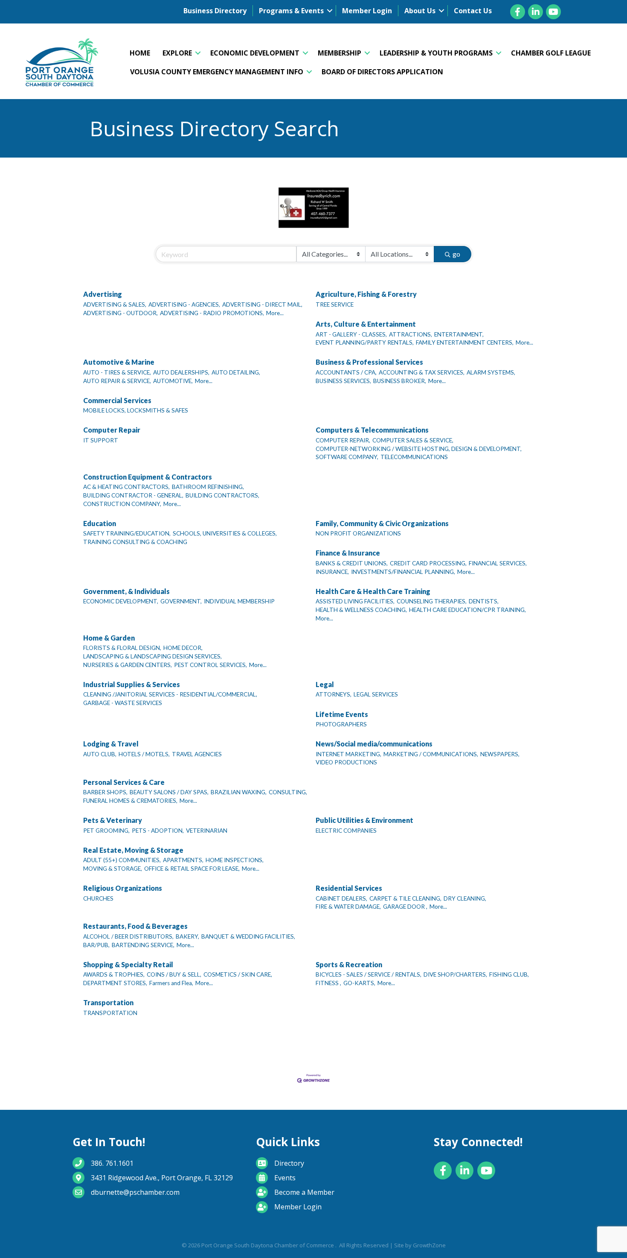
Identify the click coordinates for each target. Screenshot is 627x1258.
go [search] (456, 254)
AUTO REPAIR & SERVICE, (117, 380)
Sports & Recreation (349, 964)
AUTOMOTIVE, (173, 380)
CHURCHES (98, 898)
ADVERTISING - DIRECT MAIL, (262, 304)
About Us (419, 10)
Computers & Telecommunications (372, 430)
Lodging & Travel (111, 744)
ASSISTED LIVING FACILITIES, (355, 601)
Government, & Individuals (126, 591)
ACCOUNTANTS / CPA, (346, 372)
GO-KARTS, (359, 983)
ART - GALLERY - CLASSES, (351, 334)
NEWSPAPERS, (500, 754)
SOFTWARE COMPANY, (347, 456)
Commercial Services (117, 400)
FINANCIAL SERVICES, (498, 563)
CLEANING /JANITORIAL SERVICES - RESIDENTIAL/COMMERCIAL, (170, 694)
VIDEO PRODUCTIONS (346, 762)
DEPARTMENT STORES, (115, 983)
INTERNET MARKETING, (348, 754)
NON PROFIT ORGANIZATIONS (358, 533)
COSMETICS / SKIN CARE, (237, 974)
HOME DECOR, (183, 647)
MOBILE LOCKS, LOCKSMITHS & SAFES (135, 410)
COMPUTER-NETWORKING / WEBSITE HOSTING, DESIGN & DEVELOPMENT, (419, 448)
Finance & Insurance (348, 553)
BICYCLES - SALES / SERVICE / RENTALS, (368, 974)
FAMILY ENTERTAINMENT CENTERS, (465, 342)
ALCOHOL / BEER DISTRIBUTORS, (128, 936)
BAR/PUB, (96, 945)
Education (99, 523)
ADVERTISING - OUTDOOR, (120, 313)
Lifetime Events (342, 714)
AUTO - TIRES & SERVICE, (117, 372)
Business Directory (215, 10)
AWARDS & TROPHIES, (114, 974)
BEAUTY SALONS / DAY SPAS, (169, 792)
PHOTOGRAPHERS (341, 724)
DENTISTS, (484, 601)
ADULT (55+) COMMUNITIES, (122, 860)
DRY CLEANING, (465, 898)
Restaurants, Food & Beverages (135, 926)
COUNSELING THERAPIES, (432, 601)
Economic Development (254, 53)
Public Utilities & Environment (364, 820)
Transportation (108, 1002)
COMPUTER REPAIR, (343, 440)
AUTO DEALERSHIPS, (181, 372)
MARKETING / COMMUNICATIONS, (430, 754)
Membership (339, 53)
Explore (177, 53)
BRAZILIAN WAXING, (239, 792)
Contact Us (473, 10)
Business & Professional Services (369, 362)
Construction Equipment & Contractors (147, 477)
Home (140, 53)
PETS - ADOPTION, (158, 830)
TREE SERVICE (335, 304)
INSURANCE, (332, 571)
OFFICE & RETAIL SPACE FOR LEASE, (192, 868)
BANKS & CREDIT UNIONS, (352, 563)
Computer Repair (111, 430)
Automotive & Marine (118, 362)
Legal (325, 684)
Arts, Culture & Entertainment (366, 324)
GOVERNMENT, (181, 601)
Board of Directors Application (382, 71)
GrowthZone (429, 1245)
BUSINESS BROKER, (399, 380)
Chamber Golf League (551, 53)
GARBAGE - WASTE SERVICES (122, 702)
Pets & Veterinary (112, 820)
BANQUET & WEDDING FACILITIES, (248, 936)
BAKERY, (187, 936)
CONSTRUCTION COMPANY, (122, 503)
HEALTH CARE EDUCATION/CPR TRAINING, (467, 609)
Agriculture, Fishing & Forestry (366, 294)
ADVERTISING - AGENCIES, (184, 304)
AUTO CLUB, (99, 754)
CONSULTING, (288, 792)
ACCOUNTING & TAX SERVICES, (421, 372)
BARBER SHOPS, (105, 792)
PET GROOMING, (106, 830)
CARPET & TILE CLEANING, (405, 898)
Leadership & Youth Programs (436, 53)
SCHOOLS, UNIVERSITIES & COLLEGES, (225, 533)
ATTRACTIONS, (410, 334)
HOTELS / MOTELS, (144, 754)
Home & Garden (109, 638)
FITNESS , (328, 983)
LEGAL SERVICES (376, 694)
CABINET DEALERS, (341, 898)
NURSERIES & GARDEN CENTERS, (127, 664)
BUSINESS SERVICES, (343, 380)
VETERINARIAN (206, 830)
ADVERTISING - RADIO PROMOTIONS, (212, 313)
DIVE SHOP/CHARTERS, (455, 974)
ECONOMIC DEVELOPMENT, (120, 601)
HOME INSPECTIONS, (235, 860)
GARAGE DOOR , (405, 906)
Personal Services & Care (124, 782)
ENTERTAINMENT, (459, 334)
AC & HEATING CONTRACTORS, (126, 486)
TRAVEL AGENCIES (197, 754)
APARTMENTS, (183, 860)
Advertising (102, 294)
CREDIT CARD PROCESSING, (428, 563)
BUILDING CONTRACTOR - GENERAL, (133, 495)
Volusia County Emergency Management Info (216, 71)
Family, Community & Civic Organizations (382, 523)
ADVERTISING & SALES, (114, 304)
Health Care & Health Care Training (373, 591)
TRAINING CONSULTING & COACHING (135, 541)
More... (275, 313)
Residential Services (349, 888)
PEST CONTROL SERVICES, (210, 664)
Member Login (367, 10)
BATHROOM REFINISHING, (208, 486)
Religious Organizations (122, 888)
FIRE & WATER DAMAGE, (348, 906)
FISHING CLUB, (509, 974)
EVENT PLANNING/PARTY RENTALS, (365, 342)
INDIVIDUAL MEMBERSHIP (239, 601)
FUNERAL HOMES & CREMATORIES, (130, 800)
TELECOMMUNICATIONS (414, 456)
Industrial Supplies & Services (131, 684)
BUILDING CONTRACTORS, (222, 495)
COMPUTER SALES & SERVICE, (412, 440)
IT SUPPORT (100, 440)
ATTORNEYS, (333, 694)
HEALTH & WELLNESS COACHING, (361, 609)
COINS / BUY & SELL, (174, 974)
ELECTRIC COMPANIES (346, 830)
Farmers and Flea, (171, 983)
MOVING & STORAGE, (112, 868)
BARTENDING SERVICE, (143, 945)
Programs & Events (291, 10)
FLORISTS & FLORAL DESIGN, (122, 647)
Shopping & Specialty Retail (128, 964)
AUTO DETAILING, (236, 372)
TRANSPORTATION (110, 1012)
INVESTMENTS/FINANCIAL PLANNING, (403, 571)
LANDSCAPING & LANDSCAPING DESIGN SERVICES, (152, 656)
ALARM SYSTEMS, (491, 372)
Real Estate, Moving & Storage (133, 850)
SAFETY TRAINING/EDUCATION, (127, 533)
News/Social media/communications (374, 744)
